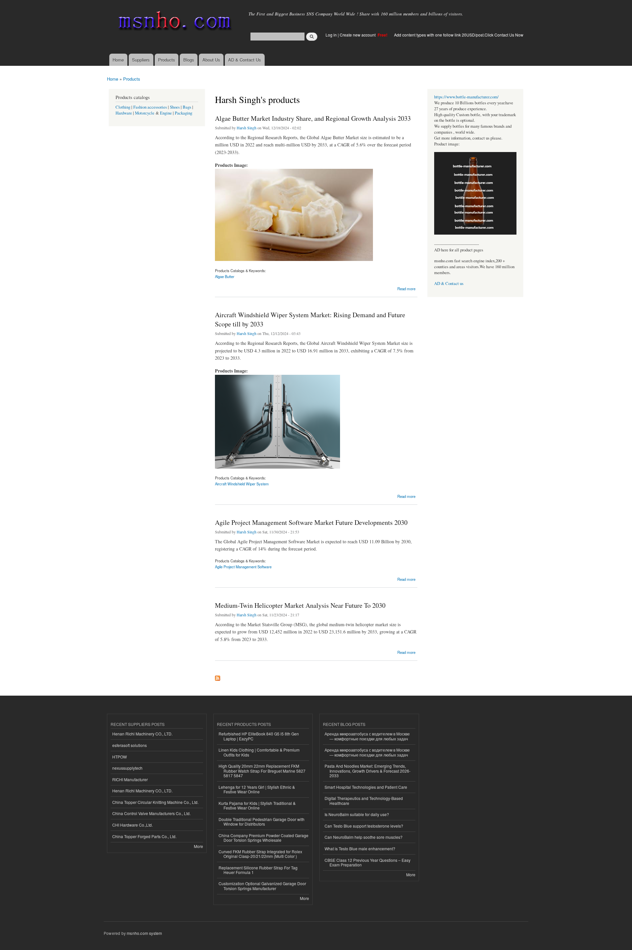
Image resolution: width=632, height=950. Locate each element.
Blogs (188, 60)
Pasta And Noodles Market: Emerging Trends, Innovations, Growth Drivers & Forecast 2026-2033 (367, 770)
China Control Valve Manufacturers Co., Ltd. (151, 813)
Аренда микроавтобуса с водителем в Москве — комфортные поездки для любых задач (367, 736)
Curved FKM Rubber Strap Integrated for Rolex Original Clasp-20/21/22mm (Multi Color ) (260, 854)
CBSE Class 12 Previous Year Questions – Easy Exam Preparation (367, 862)
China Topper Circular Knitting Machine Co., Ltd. (155, 802)
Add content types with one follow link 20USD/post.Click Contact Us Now (458, 35)
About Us (211, 60)
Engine (166, 113)
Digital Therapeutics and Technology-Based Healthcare (364, 800)
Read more (406, 288)
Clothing (123, 107)
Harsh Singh (246, 127)
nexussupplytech (127, 768)
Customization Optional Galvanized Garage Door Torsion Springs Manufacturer (262, 886)
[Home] (174, 22)
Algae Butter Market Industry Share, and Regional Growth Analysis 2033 (313, 118)
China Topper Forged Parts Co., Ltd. (144, 836)
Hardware (124, 113)
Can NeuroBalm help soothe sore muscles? (364, 837)
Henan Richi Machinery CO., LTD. (142, 733)
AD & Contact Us (244, 60)
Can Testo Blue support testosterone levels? (364, 826)
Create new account (358, 35)
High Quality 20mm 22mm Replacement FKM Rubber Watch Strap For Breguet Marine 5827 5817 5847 (262, 770)
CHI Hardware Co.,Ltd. (132, 825)
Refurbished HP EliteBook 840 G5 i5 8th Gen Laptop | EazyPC (259, 736)
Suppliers (141, 60)
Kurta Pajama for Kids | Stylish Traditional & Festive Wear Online (257, 805)
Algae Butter (224, 276)
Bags (187, 107)
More (198, 846)
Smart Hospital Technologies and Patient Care (366, 787)
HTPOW (119, 756)
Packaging (183, 113)
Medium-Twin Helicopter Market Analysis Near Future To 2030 (300, 605)
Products (166, 60)
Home (118, 60)
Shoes (175, 107)
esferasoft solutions (129, 745)
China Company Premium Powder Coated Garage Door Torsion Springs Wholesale (263, 838)
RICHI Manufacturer (130, 779)
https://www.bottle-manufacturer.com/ (466, 97)
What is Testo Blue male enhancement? (360, 848)
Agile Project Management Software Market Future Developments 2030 (311, 522)
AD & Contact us (448, 283)
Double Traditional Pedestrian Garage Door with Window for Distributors (261, 821)
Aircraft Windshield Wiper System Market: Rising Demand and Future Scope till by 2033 (310, 319)
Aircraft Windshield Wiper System (242, 483)
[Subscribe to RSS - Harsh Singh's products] (217, 676)
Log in (331, 35)
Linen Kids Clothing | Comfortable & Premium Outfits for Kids (259, 752)
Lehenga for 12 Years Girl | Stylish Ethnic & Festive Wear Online (257, 789)
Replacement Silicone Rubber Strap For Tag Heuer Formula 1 (258, 870)
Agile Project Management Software (243, 566)
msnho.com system (144, 933)
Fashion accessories (150, 107)
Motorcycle (144, 113)
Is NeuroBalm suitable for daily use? (357, 814)
